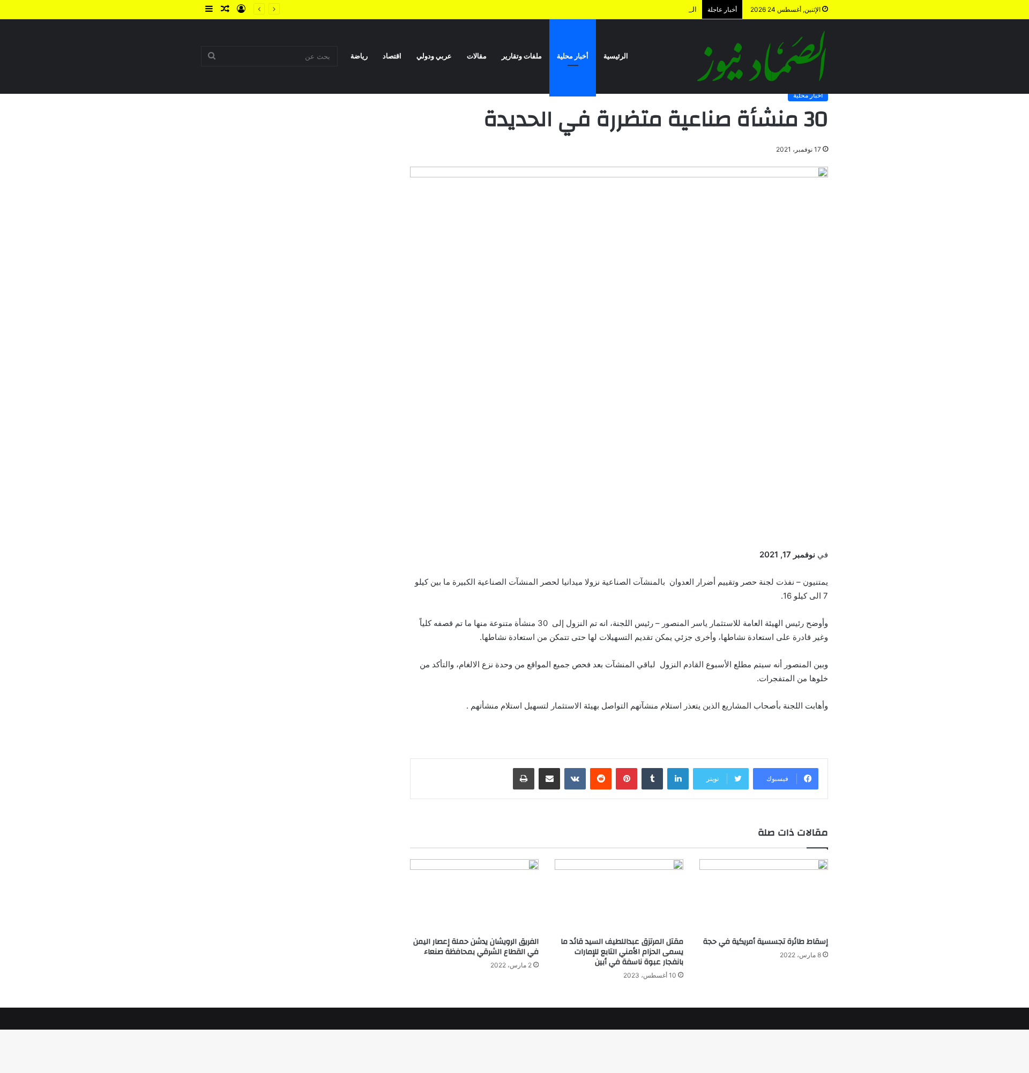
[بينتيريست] (626, 778)
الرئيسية (615, 56)
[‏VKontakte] (575, 778)
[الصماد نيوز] (761, 56)
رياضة (359, 56)
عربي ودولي (434, 56)
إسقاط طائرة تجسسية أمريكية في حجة (765, 942)
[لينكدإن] (678, 778)
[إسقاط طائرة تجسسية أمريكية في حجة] (763, 895)
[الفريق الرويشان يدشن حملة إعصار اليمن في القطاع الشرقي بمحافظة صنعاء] (474, 895)
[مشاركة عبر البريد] (549, 778)
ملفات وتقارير (522, 56)
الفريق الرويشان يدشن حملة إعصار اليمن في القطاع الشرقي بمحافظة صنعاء (476, 947)
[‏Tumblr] (652, 778)
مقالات (477, 56)
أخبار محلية (572, 56)
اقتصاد (392, 56)
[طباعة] (523, 778)
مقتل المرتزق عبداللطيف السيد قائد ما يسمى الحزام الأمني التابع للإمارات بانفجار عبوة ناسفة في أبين (622, 952)
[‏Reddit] (601, 778)
